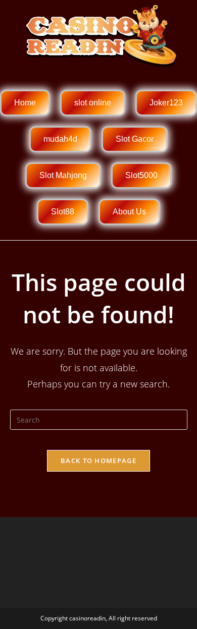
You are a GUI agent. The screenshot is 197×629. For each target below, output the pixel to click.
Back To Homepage (98, 460)
